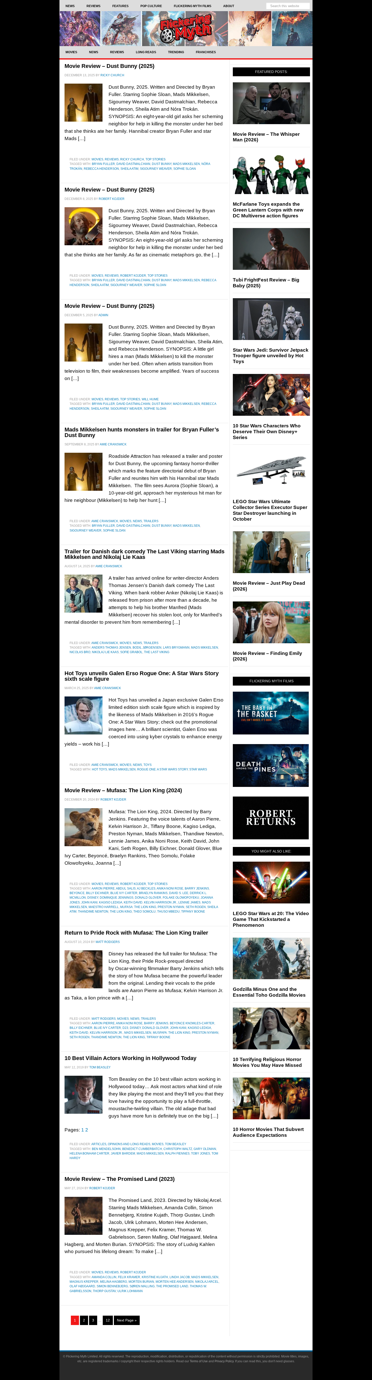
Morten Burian (141, 1281)
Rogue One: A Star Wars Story (162, 769)
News (137, 521)
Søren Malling (142, 1286)
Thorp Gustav (104, 1291)
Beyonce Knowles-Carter (192, 1023)
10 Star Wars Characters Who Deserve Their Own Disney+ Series (267, 431)
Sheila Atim (129, 169)
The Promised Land (172, 1286)
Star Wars (198, 769)
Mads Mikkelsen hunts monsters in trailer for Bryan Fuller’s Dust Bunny (142, 432)
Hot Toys (99, 769)
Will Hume (150, 399)
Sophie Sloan (184, 169)
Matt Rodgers (104, 1018)
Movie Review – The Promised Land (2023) (120, 1179)
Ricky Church (132, 159)
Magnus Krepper (84, 1281)
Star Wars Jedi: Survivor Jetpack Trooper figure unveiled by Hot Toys (270, 355)
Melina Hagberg (113, 1281)
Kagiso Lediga (110, 902)
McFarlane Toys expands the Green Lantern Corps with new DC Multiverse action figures (268, 209)
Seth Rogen (196, 907)
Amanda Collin (104, 1277)
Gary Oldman (205, 1149)
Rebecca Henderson (101, 169)
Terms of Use (199, 1361)
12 (108, 1320)
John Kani (89, 902)
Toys (147, 765)
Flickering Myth (186, 28)
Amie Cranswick (104, 521)
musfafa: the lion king (171, 1032)
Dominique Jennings (116, 897)
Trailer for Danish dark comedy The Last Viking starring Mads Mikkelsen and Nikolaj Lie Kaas (144, 554)
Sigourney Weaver (156, 169)
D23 (125, 1028)
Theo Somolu (144, 911)
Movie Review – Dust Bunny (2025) (109, 66)
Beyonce (77, 893)
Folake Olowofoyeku (181, 897)
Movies (97, 159)
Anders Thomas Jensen (111, 647)
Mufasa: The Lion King (138, 907)
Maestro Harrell (104, 907)
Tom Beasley (175, 1144)
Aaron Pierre (103, 888)
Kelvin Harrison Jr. (160, 902)
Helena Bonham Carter (89, 1153)
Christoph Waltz (177, 1149)
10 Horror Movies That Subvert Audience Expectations (268, 1132)
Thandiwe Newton (93, 911)
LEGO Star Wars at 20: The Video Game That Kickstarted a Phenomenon (271, 919)
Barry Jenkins (197, 888)
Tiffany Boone (193, 911)
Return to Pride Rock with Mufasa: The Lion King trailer (136, 933)
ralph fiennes (177, 1153)
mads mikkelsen (186, 164)
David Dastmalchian (133, 164)
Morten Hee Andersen (175, 1281)
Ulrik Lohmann (130, 1291)
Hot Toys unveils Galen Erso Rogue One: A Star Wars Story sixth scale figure (142, 676)
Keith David (133, 902)
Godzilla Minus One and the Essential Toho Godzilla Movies (269, 992)
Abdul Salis (126, 888)
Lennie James (189, 902)
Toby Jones (200, 1153)
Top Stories (156, 159)
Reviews (112, 159)
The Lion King (121, 911)
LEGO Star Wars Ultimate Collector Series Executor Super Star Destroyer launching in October (270, 510)
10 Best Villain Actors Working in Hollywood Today (130, 1058)
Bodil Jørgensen (147, 647)
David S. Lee (178, 893)
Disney (92, 897)
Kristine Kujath (155, 1277)
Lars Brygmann (176, 647)
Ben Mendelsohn (106, 1149)
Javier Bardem (123, 1153)
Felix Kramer (129, 1277)
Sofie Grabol (131, 652)
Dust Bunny (161, 164)
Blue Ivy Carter (123, 893)
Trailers (150, 521)
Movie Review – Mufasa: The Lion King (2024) (123, 790)
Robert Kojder (133, 275)
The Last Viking (156, 652)
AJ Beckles (146, 888)
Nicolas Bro (80, 652)
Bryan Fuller (103, 164)
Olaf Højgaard (82, 1286)
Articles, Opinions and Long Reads (120, 1144)
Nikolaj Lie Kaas (105, 652)
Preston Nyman (171, 907)
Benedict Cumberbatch (142, 1149)
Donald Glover (148, 897)
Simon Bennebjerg (112, 1286)
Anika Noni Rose (170, 888)
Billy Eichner (97, 893)
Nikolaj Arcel (207, 1281)
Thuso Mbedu (168, 911)
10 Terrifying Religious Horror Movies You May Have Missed (267, 1062)
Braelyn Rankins (153, 893)
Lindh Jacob (180, 1277)
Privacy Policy (224, 1361)
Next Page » (127, 1320)
